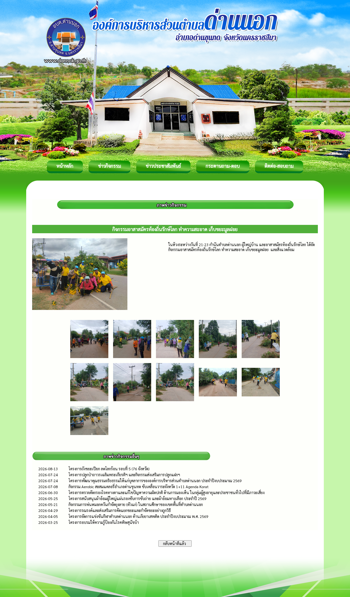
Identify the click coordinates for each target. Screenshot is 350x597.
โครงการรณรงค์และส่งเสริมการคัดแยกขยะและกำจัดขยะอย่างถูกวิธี (120, 510)
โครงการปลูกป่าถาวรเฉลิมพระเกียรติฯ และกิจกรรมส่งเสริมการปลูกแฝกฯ (124, 474)
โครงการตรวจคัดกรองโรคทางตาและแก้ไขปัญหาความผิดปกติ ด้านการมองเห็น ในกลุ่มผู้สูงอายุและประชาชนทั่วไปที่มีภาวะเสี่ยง (167, 492)
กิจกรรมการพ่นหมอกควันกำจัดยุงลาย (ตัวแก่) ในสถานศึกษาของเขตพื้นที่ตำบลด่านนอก (136, 504)
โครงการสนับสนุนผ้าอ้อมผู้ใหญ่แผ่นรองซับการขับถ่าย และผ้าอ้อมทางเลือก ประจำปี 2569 (137, 498)
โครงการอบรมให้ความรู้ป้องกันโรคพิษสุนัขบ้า (104, 522)
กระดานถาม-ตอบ (223, 166)
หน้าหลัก (64, 166)
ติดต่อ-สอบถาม (279, 166)
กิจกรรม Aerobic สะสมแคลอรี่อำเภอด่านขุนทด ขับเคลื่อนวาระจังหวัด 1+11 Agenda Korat (139, 486)
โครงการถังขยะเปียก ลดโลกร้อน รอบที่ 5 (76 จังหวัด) (109, 468)
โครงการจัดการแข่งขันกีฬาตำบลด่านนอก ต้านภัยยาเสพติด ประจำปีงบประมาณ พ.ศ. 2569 (138, 516)
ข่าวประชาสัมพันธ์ (163, 166)
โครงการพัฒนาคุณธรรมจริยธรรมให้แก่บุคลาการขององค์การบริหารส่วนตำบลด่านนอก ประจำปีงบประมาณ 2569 (155, 480)
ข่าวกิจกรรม (109, 166)
